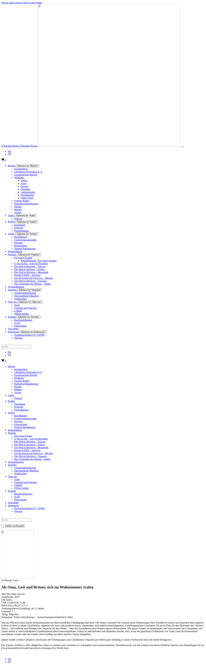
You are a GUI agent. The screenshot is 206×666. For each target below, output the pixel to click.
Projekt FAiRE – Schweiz (27, 450)
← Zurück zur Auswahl (13, 526)
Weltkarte (19, 378)
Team (17, 479)
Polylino (18, 421)
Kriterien (18, 407)
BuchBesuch (20, 415)
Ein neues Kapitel (23, 436)
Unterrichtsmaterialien (25, 418)
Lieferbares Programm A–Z (28, 372)
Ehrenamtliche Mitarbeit (26, 470)
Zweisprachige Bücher (25, 375)
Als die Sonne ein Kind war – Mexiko (33, 453)
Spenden (12, 465)
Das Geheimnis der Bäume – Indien (32, 459)
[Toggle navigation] (182, 146)
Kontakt (12, 491)
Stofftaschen (20, 473)
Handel (18, 386)
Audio (11, 395)
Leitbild (18, 485)
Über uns (12, 476)
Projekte (12, 433)
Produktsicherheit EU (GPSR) (29, 508)
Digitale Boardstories (25, 427)
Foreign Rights (21, 381)
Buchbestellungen (23, 493)
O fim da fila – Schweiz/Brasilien (31, 438)
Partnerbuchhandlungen (26, 383)
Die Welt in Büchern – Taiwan (29, 441)
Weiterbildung (15, 430)
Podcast (18, 398)
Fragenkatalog (21, 409)
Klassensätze (20, 424)
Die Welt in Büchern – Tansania (30, 456)
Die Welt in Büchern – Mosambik (31, 447)
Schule (11, 412)
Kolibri (11, 401)
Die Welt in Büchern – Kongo (29, 444)
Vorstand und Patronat (25, 482)
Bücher (11, 366)
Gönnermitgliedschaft (25, 467)
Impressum (13, 505)
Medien (18, 389)
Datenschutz (20, 499)
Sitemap (18, 511)
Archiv (17, 392)
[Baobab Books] (19, 146)
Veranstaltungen (16, 462)
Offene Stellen (21, 488)
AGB (17, 496)
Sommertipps (21, 369)
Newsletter (13, 502)
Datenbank (19, 404)
